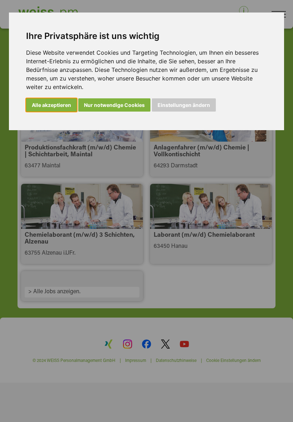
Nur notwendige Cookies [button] (114, 105)
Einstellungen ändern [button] (184, 105)
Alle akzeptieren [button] (51, 105)
